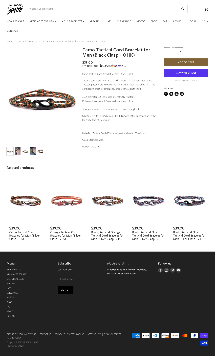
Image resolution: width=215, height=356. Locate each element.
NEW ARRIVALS (15, 21)
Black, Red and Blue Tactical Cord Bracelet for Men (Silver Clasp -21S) (148, 236)
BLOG (154, 21)
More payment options (186, 80)
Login (192, 21)
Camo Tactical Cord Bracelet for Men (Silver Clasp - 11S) (24, 236)
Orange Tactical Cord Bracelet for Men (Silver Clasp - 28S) (65, 236)
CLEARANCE (124, 21)
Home (10, 41)
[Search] (183, 9)
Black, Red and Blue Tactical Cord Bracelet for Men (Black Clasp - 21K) (189, 236)
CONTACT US (45, 334)
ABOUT (177, 21)
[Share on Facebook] (166, 94)
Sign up (65, 289)
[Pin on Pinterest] (182, 94)
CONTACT (12, 30)
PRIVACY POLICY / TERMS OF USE (69, 334)
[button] (119, 66)
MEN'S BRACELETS (71, 21)
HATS (108, 21)
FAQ (165, 21)
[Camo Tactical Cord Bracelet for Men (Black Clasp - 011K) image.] (42, 96)
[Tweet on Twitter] (171, 94)
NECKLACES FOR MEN (42, 21)
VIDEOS (141, 21)
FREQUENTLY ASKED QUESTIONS (21, 334)
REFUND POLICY (14, 337)
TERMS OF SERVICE (112, 334)
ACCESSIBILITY (94, 334)
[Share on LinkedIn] (177, 94)
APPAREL (94, 21)
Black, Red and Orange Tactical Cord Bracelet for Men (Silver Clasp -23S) (107, 236)
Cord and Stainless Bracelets (31, 41)
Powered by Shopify (15, 345)
